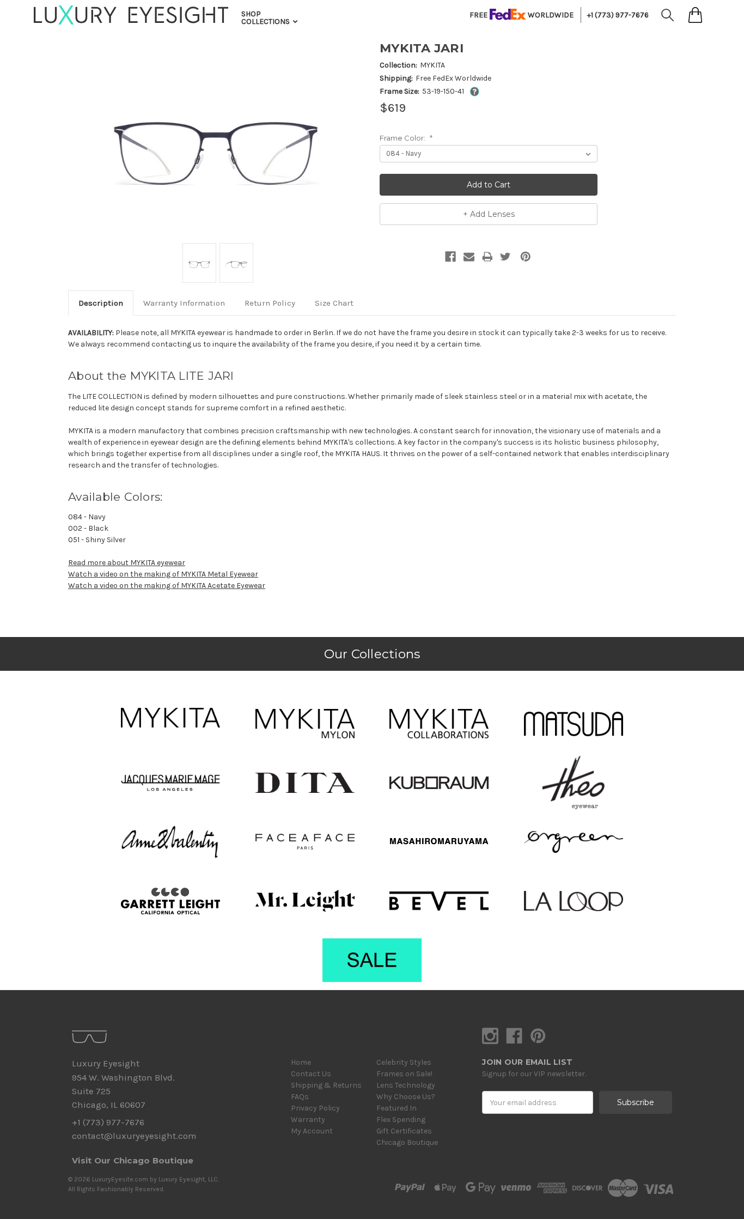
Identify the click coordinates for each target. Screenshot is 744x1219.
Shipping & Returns (326, 1085)
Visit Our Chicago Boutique (133, 1160)
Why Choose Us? (405, 1096)
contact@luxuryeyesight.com (134, 1136)
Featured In (396, 1108)
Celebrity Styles (403, 1062)
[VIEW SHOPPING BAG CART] (695, 15)
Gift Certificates (404, 1131)
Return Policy (270, 303)
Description (100, 303)
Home (301, 1062)
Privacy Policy (315, 1108)
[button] (170, 717)
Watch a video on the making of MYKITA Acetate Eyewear (166, 585)
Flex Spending (400, 1119)
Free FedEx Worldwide (453, 78)
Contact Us (311, 1073)
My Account (312, 1131)
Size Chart (334, 303)
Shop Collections (266, 17)
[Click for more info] (472, 91)
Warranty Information (184, 303)
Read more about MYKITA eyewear (126, 562)
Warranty (308, 1119)
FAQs (300, 1096)
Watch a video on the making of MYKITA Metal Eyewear (163, 574)
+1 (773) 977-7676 (618, 15)
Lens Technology (405, 1085)
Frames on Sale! (404, 1073)
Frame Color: (406, 138)
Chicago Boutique (407, 1142)
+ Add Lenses (489, 214)
